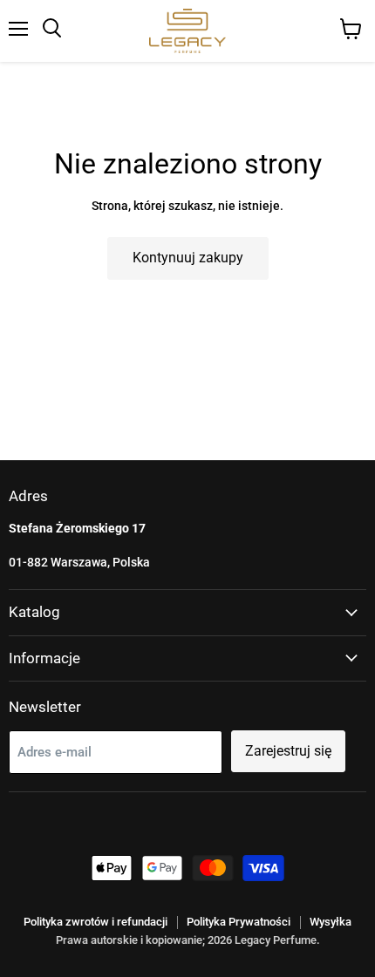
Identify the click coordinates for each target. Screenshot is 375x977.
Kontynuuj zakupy (188, 257)
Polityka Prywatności (238, 921)
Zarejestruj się (288, 751)
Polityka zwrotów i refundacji (95, 921)
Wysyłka (330, 921)
